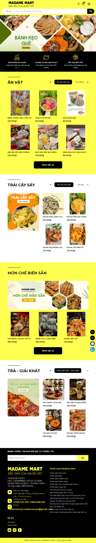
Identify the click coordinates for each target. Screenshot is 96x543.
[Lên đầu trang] (92, 539)
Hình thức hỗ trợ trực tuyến (61, 490)
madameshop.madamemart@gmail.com (30, 509)
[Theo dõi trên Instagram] (15, 530)
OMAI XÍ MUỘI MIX (43, 118)
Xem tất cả (48, 165)
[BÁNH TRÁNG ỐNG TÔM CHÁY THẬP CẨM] (20, 103)
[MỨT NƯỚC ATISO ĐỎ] (53, 389)
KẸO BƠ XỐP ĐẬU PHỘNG (19, 152)
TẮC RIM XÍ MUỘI (50, 433)
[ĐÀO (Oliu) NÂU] (75, 103)
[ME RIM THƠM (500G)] (77, 420)
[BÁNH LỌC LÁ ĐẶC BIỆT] (48, 324)
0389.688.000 (37, 502)
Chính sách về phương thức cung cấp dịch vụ (68, 512)
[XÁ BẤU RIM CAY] (76, 324)
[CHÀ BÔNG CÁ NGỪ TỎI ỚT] (20, 324)
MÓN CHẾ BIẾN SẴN (27, 273)
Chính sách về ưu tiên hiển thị (62, 509)
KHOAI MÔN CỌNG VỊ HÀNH (53, 217)
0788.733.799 (21, 502)
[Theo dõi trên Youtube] (10, 530)
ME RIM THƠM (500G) (76, 433)
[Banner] (23, 212)
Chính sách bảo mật (58, 473)
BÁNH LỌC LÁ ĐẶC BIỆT (46, 339)
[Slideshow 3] (48, 33)
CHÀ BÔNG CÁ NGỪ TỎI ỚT (19, 339)
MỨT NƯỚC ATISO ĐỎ (52, 402)
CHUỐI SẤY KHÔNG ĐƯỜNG (53, 247)
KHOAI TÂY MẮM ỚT (75, 247)
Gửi (82, 458)
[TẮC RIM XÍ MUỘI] (53, 420)
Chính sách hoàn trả (58, 487)
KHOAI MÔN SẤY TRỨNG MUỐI (77, 217)
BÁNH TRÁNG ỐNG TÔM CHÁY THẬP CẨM (20, 118)
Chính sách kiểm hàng (59, 481)
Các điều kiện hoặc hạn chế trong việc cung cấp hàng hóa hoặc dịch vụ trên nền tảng (67, 496)
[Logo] (21, 4)
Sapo (70, 540)
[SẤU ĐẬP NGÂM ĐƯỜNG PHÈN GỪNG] (77, 389)
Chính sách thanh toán (59, 479)
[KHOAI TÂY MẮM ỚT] (77, 234)
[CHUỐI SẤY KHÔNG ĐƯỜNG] (53, 234)
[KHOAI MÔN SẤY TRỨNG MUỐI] (77, 203)
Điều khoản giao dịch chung (61, 493)
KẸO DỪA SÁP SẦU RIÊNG (46, 152)
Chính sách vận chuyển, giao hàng (64, 484)
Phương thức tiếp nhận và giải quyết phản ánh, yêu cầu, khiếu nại (69, 505)
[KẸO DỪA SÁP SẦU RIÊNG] (48, 137)
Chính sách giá (56, 476)
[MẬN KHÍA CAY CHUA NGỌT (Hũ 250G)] (75, 137)
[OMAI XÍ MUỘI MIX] (48, 103)
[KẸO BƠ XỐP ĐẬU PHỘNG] (20, 137)
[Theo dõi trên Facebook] (20, 530)
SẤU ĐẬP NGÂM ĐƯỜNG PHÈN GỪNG (77, 402)
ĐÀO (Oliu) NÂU (69, 118)
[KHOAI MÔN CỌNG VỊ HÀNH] (53, 203)
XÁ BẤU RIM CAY (71, 339)
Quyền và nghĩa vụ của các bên (62, 501)
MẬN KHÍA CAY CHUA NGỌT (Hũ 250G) (75, 152)
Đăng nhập (12, 525)
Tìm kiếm (11, 522)
